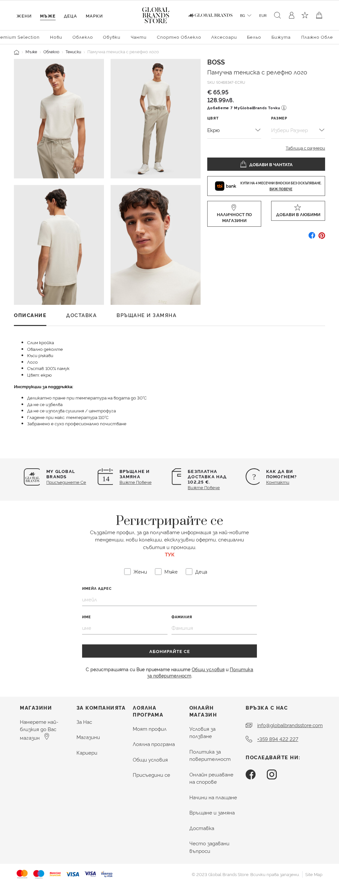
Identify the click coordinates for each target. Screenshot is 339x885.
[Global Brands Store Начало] (155, 14)
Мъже (31, 51)
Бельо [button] (254, 37)
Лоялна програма (154, 743)
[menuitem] (56, 36)
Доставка (201, 827)
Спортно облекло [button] (179, 37)
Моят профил (150, 728)
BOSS (216, 61)
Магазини (88, 736)
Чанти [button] (139, 37)
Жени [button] (24, 16)
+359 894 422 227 (277, 738)
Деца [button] (70, 16)
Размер (279, 118)
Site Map (313, 874)
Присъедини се (151, 774)
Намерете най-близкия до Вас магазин (39, 729)
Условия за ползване (202, 732)
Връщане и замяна (212, 812)
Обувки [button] (112, 37)
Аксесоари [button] (224, 37)
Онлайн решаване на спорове (211, 778)
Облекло (51, 51)
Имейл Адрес (97, 588)
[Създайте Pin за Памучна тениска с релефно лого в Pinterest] (321, 238)
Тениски (73, 51)
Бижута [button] (281, 37)
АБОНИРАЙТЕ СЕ (169, 651)
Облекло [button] (83, 37)
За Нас (84, 721)
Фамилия (181, 616)
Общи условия (208, 669)
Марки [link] (94, 16)
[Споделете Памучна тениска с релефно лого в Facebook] (312, 238)
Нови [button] (56, 37)
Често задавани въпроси (209, 847)
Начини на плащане (213, 797)
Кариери (86, 752)
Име (86, 616)
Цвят (213, 118)
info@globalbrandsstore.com (290, 725)
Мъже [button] (48, 16)
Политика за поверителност (210, 755)
